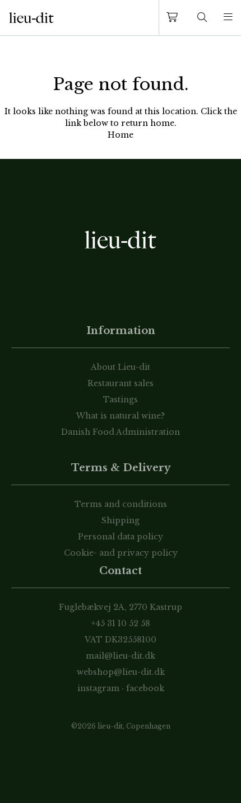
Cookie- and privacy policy (121, 553)
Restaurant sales (120, 383)
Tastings (120, 400)
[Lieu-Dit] (31, 18)
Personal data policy (120, 537)
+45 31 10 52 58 (120, 623)
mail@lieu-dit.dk (120, 656)
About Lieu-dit (120, 367)
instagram (98, 688)
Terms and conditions (121, 504)
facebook (145, 688)
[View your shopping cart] (174, 18)
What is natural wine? (120, 416)
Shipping (120, 520)
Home (120, 135)
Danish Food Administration (120, 432)
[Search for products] (202, 18)
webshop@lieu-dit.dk (121, 672)
